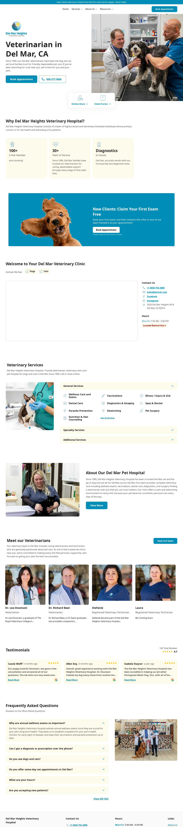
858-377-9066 (53, 79)
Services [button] (76, 9)
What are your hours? (22, 779)
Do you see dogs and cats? (25, 759)
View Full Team (165, 540)
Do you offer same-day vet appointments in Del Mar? (41, 769)
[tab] (30, 428)
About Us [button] (90, 9)
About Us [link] (172, 824)
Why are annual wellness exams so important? (37, 723)
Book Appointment (164, 9)
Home (65, 9)
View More (96, 505)
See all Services (108, 418)
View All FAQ (101, 798)
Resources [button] (105, 9)
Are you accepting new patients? (28, 790)
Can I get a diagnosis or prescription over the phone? (41, 748)
